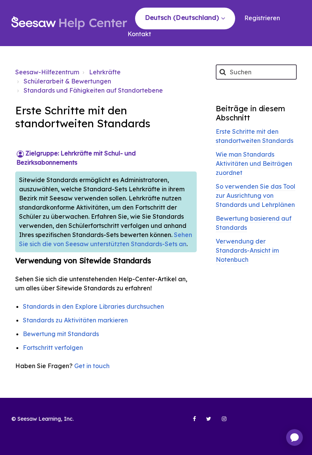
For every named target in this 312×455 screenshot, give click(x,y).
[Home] (69, 23)
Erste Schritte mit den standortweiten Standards (254, 136)
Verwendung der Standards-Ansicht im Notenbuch (247, 250)
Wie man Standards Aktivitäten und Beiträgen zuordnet (254, 163)
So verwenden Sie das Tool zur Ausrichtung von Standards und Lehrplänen (255, 195)
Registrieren (262, 18)
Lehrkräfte (105, 72)
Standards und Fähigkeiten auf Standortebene (93, 90)
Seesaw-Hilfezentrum (47, 72)
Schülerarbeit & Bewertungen (67, 81)
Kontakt (139, 34)
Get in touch (92, 366)
